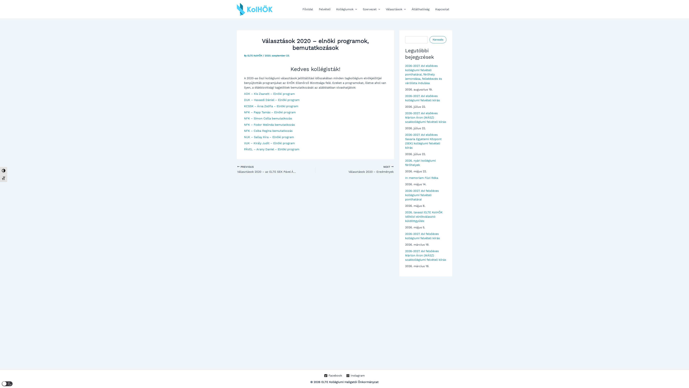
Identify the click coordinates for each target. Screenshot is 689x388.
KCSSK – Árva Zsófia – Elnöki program (271, 106)
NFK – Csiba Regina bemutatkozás (268, 131)
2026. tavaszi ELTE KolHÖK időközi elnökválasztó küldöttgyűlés (424, 217)
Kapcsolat (442, 9)
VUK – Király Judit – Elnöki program (269, 143)
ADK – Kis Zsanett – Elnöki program (269, 94)
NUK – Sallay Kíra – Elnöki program (269, 137)
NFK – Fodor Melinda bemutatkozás (269, 124)
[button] (355, 9)
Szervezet (370, 9)
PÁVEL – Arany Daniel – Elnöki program (271, 149)
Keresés (438, 39)
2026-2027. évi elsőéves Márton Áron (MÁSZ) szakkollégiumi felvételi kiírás (425, 117)
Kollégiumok (344, 9)
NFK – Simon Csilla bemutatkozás (268, 118)
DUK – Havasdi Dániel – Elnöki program (271, 100)
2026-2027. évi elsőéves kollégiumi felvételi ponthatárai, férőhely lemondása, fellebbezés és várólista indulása (423, 74)
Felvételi (325, 9)
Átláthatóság (421, 9)
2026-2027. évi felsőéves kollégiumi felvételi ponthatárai (422, 195)
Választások (394, 9)
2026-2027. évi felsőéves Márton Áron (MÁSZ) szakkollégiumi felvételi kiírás (425, 255)
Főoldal (308, 9)
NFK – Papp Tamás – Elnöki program (270, 112)
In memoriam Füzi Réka (421, 178)
